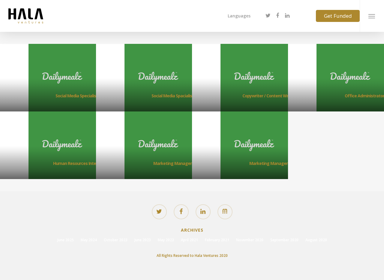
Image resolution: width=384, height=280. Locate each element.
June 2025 (65, 239)
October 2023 (116, 239)
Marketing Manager (172, 163)
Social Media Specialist (77, 96)
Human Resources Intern (76, 163)
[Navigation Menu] (372, 16)
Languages (239, 16)
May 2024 (89, 239)
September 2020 (284, 239)
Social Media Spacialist (173, 96)
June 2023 (142, 239)
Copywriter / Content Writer (268, 96)
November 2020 (249, 239)
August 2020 (316, 239)
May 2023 (166, 239)
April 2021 (189, 239)
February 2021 (217, 239)
